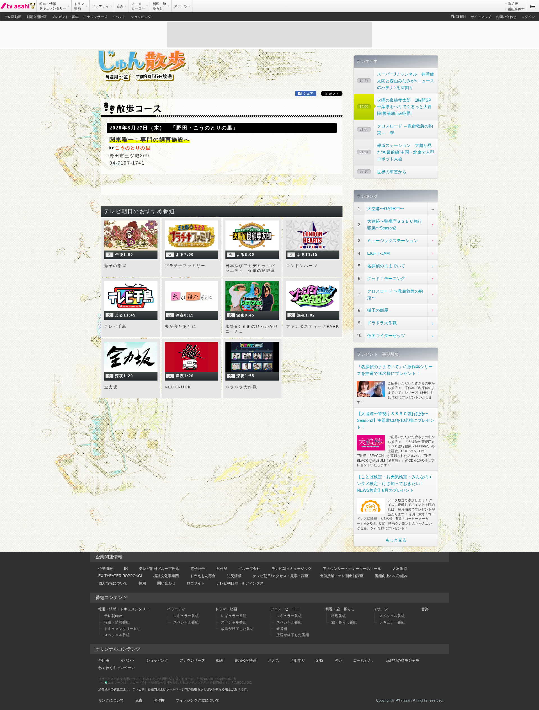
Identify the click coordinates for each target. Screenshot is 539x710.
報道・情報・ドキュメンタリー (123, 609)
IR (126, 568)
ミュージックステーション (392, 240)
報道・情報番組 (117, 622)
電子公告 (197, 568)
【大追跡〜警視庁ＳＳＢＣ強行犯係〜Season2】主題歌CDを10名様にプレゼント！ (395, 420)
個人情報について (112, 583)
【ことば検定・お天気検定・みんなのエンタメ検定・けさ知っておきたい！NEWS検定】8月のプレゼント (395, 483)
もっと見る (395, 540)
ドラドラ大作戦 (382, 322)
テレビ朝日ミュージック (291, 568)
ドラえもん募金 (203, 576)
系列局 (221, 568)
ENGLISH (458, 17)
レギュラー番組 (186, 616)
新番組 (281, 629)
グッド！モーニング (386, 278)
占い (338, 660)
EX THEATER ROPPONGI (120, 576)
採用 (142, 583)
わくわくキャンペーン (116, 668)
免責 (138, 700)
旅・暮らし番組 (344, 622)
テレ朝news (114, 616)
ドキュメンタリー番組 (122, 629)
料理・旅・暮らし (340, 609)
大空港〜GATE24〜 (385, 208)
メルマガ (297, 660)
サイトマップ (481, 17)
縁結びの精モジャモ (402, 660)
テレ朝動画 (12, 17)
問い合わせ (166, 583)
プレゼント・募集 (65, 17)
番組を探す (516, 9)
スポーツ (380, 609)
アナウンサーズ (95, 17)
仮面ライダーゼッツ (386, 335)
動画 (219, 660)
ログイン (528, 17)
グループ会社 (249, 568)
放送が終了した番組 (237, 629)
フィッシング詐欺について (198, 700)
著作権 (159, 700)
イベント (119, 17)
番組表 (513, 4)
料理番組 (338, 616)
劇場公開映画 (36, 17)
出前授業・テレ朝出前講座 (342, 576)
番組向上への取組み (391, 576)
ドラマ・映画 (226, 609)
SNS (319, 660)
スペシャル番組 (117, 635)
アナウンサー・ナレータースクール (352, 568)
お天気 (273, 660)
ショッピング (141, 17)
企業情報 (105, 568)
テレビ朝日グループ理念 (159, 568)
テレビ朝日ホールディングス (240, 583)
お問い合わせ (506, 17)
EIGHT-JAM (378, 253)
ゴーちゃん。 (364, 660)
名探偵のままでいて (386, 265)
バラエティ (176, 609)
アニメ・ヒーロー (285, 609)
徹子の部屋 (377, 310)
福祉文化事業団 (166, 576)
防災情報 (234, 576)
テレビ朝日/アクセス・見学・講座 (281, 576)
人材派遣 (399, 568)
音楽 (425, 609)
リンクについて (111, 700)
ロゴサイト (196, 583)
